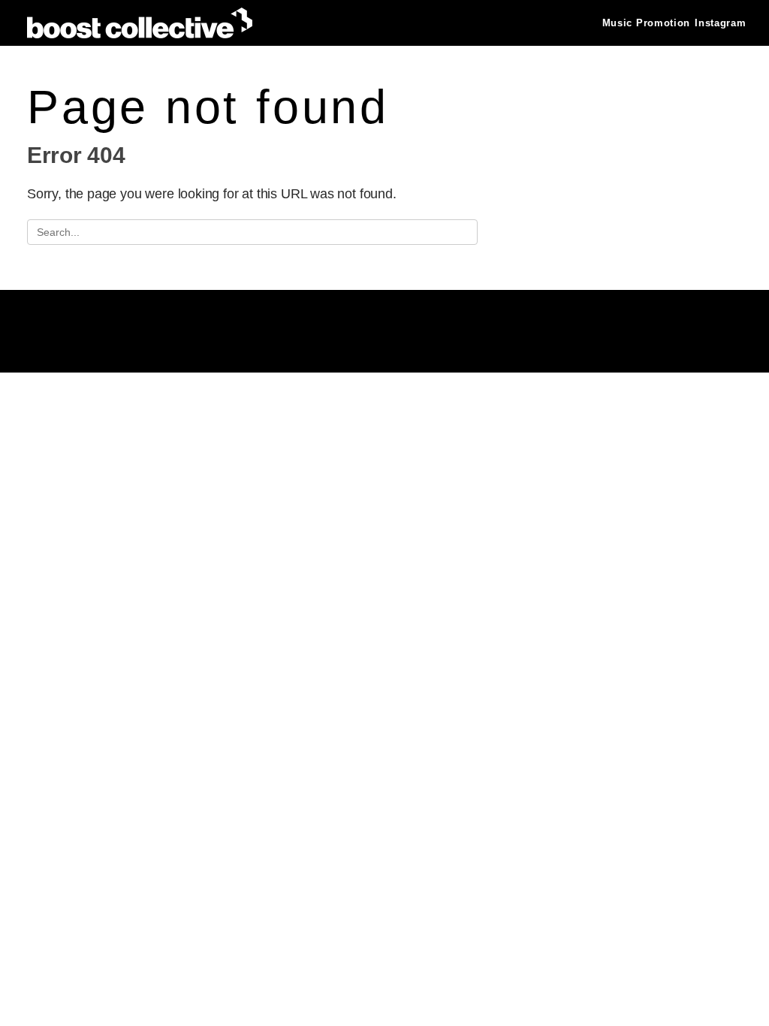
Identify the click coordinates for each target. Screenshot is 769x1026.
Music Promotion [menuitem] (646, 23)
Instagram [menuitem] (720, 23)
